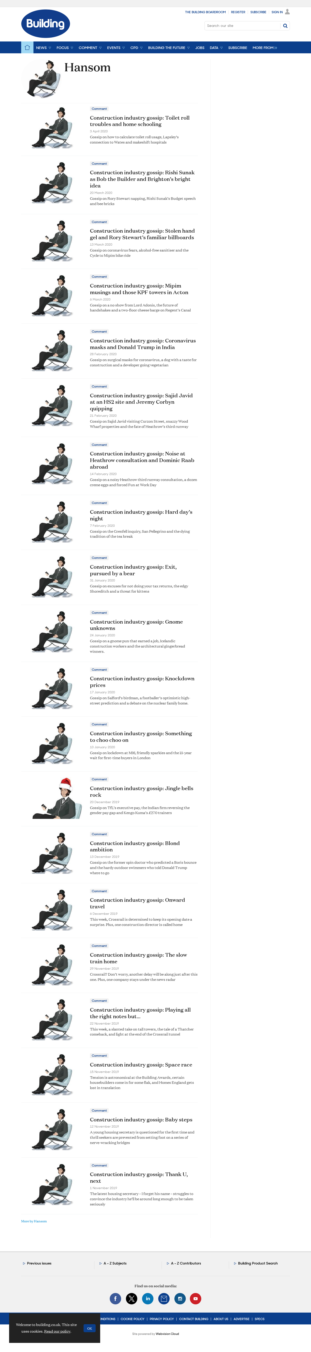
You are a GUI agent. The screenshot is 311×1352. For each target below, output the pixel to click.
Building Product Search (258, 1263)
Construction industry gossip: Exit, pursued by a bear (133, 570)
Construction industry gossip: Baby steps (141, 1119)
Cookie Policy (133, 1319)
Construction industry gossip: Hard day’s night (141, 515)
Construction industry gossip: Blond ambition (135, 846)
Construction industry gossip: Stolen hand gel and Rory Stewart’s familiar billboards (142, 234)
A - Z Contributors (186, 1263)
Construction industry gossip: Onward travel (137, 903)
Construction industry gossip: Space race (141, 1064)
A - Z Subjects (115, 1263)
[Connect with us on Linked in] (148, 1299)
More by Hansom (34, 1220)
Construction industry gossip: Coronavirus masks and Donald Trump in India (143, 344)
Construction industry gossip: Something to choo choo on (141, 736)
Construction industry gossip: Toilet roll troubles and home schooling (140, 121)
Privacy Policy (162, 1319)
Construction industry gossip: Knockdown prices (142, 682)
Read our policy (57, 1331)
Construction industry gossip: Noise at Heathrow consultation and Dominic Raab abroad (142, 460)
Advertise (242, 1319)
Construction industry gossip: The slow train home (138, 958)
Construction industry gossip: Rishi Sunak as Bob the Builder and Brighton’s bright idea (142, 179)
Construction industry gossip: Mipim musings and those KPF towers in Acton (139, 289)
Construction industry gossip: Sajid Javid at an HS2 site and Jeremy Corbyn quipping (141, 402)
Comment (99, 109)
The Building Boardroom (205, 12)
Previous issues (39, 1263)
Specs (260, 1319)
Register (238, 12)
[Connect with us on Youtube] (195, 1299)
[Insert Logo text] (45, 36)
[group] (264, 47)
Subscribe (258, 12)
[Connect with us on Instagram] (180, 1299)
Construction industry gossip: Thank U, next (139, 1177)
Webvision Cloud (167, 1334)
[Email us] (164, 1299)
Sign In (277, 12)
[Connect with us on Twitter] (132, 1299)
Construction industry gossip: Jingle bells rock (141, 791)
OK (89, 1328)
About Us (221, 1319)
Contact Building (193, 1319)
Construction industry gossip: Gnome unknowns (136, 625)
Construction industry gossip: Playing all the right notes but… (140, 1013)
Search (285, 25)
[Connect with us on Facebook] (115, 1299)
